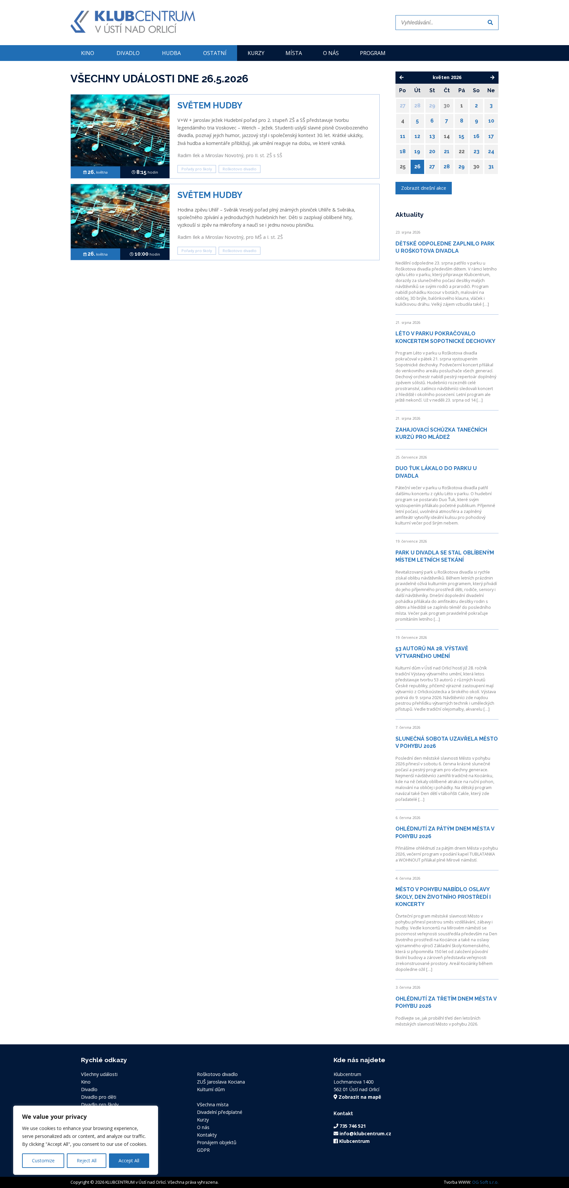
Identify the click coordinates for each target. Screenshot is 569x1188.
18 (403, 151)
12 (417, 136)
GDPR (203, 1150)
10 (491, 121)
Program (373, 53)
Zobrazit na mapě (359, 1097)
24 (491, 151)
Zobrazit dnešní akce (423, 188)
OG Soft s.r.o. (485, 1182)
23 (476, 151)
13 (432, 136)
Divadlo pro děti (98, 1097)
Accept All (129, 1160)
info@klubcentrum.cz (364, 1133)
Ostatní (215, 53)
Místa (293, 53)
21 (446, 151)
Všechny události (99, 1074)
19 (417, 151)
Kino (87, 53)
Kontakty (207, 1135)
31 (491, 166)
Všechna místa (213, 1104)
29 (432, 105)
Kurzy (256, 53)
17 (491, 136)
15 (461, 136)
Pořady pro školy (196, 168)
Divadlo (128, 53)
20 (432, 151)
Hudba (171, 53)
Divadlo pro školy (100, 1104)
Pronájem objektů (216, 1142)
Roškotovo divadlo (240, 168)
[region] (85, 1140)
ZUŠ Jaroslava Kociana (221, 1082)
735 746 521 (352, 1126)
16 (476, 136)
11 (402, 136)
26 (417, 166)
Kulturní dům (211, 1089)
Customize (43, 1160)
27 (403, 105)
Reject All (86, 1160)
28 (417, 105)
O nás (331, 53)
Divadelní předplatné (219, 1112)
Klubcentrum (354, 1141)
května (98, 172)
